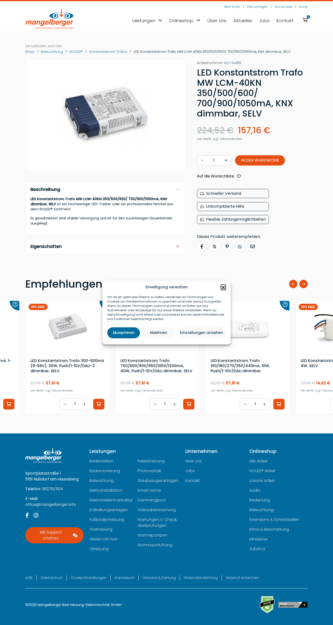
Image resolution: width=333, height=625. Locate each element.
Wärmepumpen (152, 535)
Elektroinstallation (105, 490)
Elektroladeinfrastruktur (111, 500)
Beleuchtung (52, 51)
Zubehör (257, 549)
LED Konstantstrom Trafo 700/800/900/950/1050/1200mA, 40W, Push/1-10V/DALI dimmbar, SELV (156, 366)
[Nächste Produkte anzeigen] (303, 284)
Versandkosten (231, 139)
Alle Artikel (258, 461)
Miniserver (258, 539)
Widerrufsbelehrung (201, 577)
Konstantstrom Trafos (108, 51)
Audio (254, 490)
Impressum (125, 577)
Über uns (216, 21)
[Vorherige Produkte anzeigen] (293, 284)
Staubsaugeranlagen (157, 480)
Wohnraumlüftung (154, 545)
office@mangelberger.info (50, 504)
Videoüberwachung (156, 510)
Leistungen (144, 21)
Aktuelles (242, 21)
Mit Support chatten (51, 535)
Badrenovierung (104, 471)
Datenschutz (52, 577)
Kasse (303, 7)
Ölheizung (98, 549)
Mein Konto (232, 7)
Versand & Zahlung (159, 577)
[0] (305, 20)
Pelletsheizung (151, 461)
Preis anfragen (257, 7)
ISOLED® (76, 51)
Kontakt (285, 21)
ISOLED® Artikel (262, 471)
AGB (29, 577)
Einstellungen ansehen (201, 332)
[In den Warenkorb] (8, 404)
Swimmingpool (151, 500)
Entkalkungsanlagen (108, 510)
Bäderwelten (101, 461)
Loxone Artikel (261, 480)
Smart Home (149, 490)
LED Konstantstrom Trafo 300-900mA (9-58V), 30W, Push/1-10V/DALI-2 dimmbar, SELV (67, 366)
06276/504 (52, 489)
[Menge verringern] (65, 404)
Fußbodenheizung (106, 519)
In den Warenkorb (260, 160)
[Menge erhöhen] (84, 404)
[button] (223, 287)
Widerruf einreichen (242, 577)
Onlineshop (182, 21)
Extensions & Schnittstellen (274, 519)
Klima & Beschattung (269, 529)
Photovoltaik (149, 471)
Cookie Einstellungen (89, 577)
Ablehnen (158, 332)
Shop (29, 51)
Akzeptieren (124, 332)
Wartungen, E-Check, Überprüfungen (157, 522)
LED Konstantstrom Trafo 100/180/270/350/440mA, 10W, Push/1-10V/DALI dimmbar (240, 366)
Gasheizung (100, 529)
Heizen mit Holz (103, 539)
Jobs (264, 21)
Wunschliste (283, 7)
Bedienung (259, 500)
